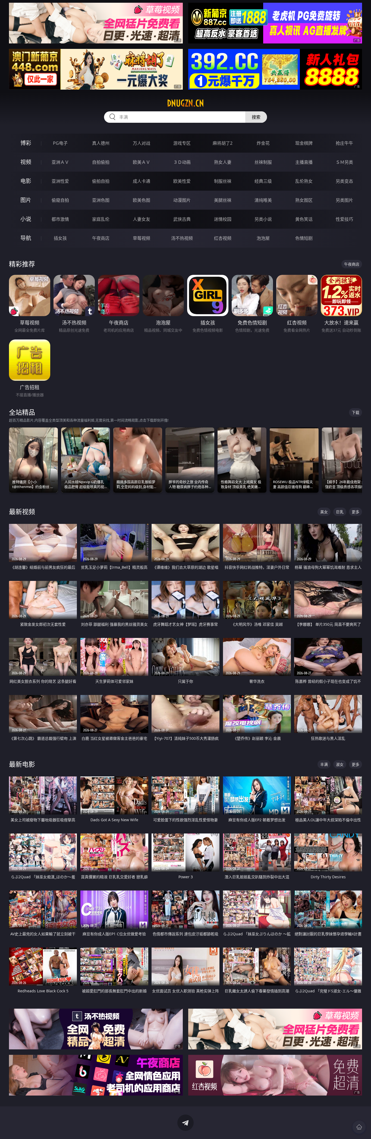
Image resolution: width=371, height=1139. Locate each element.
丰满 (324, 764)
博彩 (25, 143)
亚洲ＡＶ (60, 162)
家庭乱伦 (100, 219)
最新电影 (22, 764)
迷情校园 (222, 219)
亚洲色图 (100, 200)
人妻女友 (141, 219)
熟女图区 (304, 200)
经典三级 (263, 181)
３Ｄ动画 (182, 162)
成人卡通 (141, 181)
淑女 (340, 764)
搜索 (256, 117)
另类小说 (263, 219)
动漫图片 (182, 200)
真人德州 (100, 143)
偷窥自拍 (60, 200)
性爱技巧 (344, 219)
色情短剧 (304, 238)
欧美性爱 (182, 181)
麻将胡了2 (222, 143)
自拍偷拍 (100, 162)
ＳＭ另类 (344, 162)
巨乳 (340, 511)
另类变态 (344, 181)
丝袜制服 (263, 162)
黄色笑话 (304, 219)
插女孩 (60, 238)
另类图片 (344, 200)
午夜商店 (100, 238)
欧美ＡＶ (141, 162)
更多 (355, 511)
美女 (324, 511)
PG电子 (60, 143)
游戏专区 (182, 143)
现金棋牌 (304, 143)
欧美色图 (141, 200)
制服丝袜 (222, 181)
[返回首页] (359, 1127)
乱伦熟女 (304, 181)
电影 (25, 181)
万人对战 (141, 143)
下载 (355, 412)
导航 (25, 238)
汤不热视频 (182, 238)
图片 (25, 200)
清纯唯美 (263, 200)
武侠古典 (182, 219)
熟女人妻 (222, 162)
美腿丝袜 (222, 200)
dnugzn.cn (185, 103)
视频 (25, 162)
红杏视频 (222, 238)
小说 (25, 219)
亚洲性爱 (60, 181)
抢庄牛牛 (344, 143)
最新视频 (22, 511)
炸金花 (263, 143)
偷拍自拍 (100, 181)
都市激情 (60, 219)
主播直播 (304, 162)
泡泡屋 (263, 238)
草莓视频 (141, 238)
